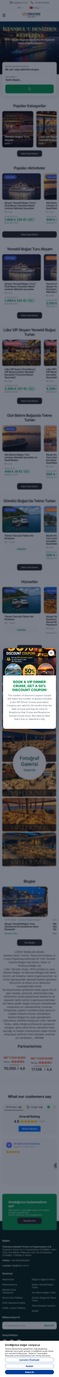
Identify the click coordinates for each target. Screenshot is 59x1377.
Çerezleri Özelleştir (29, 1360)
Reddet (29, 1366)
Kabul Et (29, 1372)
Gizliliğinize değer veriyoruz (22, 1345)
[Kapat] (51, 653)
